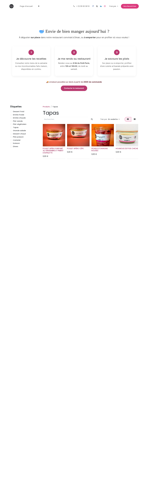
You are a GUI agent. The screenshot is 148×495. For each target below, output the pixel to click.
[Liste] (134, 119)
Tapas (15, 127)
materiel (16, 140)
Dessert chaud (19, 134)
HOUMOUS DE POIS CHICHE (127, 148)
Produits (46, 106)
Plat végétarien (19, 124)
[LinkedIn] (101, 6)
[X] (97, 6)
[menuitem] (26, 6)
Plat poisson (18, 137)
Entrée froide (18, 114)
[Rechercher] (91, 119)
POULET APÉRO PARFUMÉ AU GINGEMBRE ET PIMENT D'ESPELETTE (53, 150)
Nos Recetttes (129, 6)
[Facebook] (93, 6)
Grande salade (19, 130)
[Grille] (128, 119)
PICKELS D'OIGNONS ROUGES (99, 149)
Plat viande (18, 121)
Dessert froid (18, 111)
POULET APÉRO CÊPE (75, 148)
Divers (15, 146)
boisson (16, 143)
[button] (110, 119)
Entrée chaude (19, 118)
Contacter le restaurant (74, 88)
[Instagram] (104, 6)
